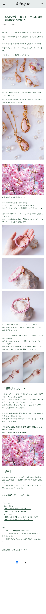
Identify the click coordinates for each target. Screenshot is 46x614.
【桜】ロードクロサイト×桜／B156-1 (18, 520)
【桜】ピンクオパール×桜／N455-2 (17, 511)
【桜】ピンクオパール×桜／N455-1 (17, 509)
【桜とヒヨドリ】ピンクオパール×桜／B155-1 (21, 517)
